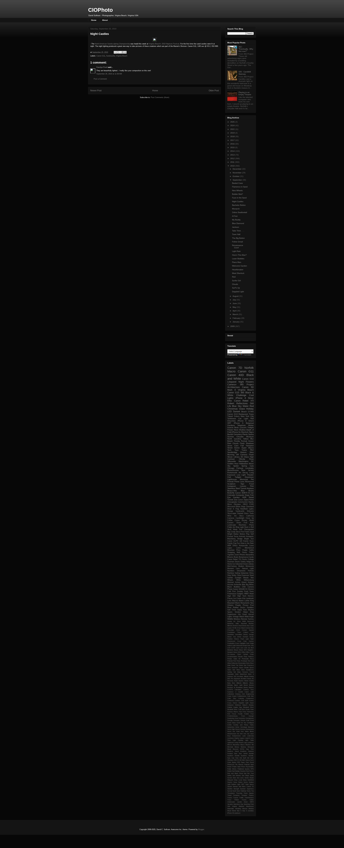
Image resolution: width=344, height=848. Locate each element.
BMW (244, 621)
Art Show (237, 621)
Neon (236, 430)
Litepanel (231, 382)
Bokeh (230, 441)
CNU (244, 587)
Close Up (250, 518)
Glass (242, 409)
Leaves (243, 486)
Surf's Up (236, 288)
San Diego (245, 775)
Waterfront (243, 674)
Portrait (244, 441)
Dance (235, 703)
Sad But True (249, 773)
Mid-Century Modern (235, 566)
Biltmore (230, 625)
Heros (229, 729)
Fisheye (239, 468)
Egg (240, 707)
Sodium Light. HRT (237, 784)
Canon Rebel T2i (234, 559)
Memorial (244, 479)
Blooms (230, 557)
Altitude (246, 676)
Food (251, 484)
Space (252, 784)
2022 (232, 129)
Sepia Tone (242, 610)
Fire (242, 532)
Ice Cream (237, 598)
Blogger (201, 829)
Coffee (229, 520)
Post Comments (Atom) (160, 97)
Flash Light (245, 639)
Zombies (251, 811)
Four (252, 714)
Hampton (250, 446)
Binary (252, 683)
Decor (238, 532)
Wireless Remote (240, 619)
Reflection (234, 663)
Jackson (235, 227)
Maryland (230, 603)
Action (237, 582)
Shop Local (238, 780)
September (238, 180)
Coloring (241, 698)
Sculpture (231, 484)
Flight (252, 639)
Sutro (238, 791)
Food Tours (249, 591)
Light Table (249, 740)
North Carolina (234, 439)
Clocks (244, 559)
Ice (233, 564)
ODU (239, 652)
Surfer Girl (236, 280)
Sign (242, 484)
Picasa (245, 605)
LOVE (233, 648)
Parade (240, 656)
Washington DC (246, 461)
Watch (241, 617)
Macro (231, 371)
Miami (237, 603)
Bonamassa (243, 557)
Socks (246, 782)
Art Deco (238, 516)
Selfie (251, 550)
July (234, 300)
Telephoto (241, 425)
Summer (243, 789)
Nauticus (230, 751)
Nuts (228, 758)
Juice (252, 733)
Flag (237, 509)
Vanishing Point (249, 804)
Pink (252, 486)
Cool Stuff (244, 700)
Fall (242, 446)
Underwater (231, 802)
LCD (228, 648)
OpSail (245, 654)
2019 (232, 133)
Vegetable (230, 674)
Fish (228, 714)
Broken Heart (237, 625)
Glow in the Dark (247, 543)
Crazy (229, 703)
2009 (232, 326)
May (235, 307)
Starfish (229, 789)
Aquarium (237, 678)
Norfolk (249, 367)
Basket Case (237, 183)
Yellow (245, 439)
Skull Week (232, 529)
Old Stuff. (250, 758)
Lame (238, 648)
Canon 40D (235, 375)
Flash (242, 443)
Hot (234, 731)
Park (247, 762)
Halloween (243, 463)
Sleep (245, 780)
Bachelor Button (239, 205)
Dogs (247, 495)
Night (241, 382)
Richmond (249, 481)
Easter (245, 541)
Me (253, 744)
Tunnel (230, 500)
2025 (232, 122)
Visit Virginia (232, 806)
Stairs (229, 670)
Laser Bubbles (238, 259)
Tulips (251, 552)
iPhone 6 (242, 421)
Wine (229, 516)
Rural (241, 773)
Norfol (245, 753)
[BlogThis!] (117, 52)
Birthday (230, 685)
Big (247, 585)
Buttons (251, 687)
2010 (232, 166)
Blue (243, 491)
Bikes (251, 585)
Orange (230, 511)
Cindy (233, 532)
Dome (239, 637)
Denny (245, 634)
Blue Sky (236, 406)
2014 (232, 151)
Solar (247, 784)
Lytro (229, 601)
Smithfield (251, 780)
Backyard (250, 621)
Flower (230, 430)
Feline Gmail (237, 242)
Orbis (252, 654)
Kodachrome (236, 736)
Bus (248, 625)
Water (246, 406)
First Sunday (237, 591)
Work (250, 674)
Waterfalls (230, 808)
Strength (236, 789)
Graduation (231, 643)
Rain (229, 443)
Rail (233, 771)
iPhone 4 (241, 398)
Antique (251, 582)
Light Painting (238, 740)
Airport (244, 582)
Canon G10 (248, 379)
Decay (245, 472)
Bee (243, 585)
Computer (240, 495)
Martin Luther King (246, 601)
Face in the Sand (239, 198)
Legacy (242, 738)
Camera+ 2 (231, 692)
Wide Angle (249, 617)
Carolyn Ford (101, 67)
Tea (252, 791)
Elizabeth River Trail (234, 709)
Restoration (242, 663)
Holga (252, 643)
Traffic (241, 797)
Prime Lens (239, 481)
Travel (252, 672)
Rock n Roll (249, 527)
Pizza (252, 659)
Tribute (236, 800)
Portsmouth (232, 472)
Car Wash (241, 628)
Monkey (243, 747)
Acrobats (240, 676)
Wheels (230, 580)
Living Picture (238, 742)
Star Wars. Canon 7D (246, 786)
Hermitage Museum (247, 727)
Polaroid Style (249, 764)
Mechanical (249, 548)
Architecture (233, 387)
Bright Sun (249, 539)
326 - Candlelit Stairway (245, 73)
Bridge (239, 539)
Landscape (231, 525)
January (236, 322)
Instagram (231, 486)
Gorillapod (250, 722)
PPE (238, 762)
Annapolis (250, 536)
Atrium (246, 681)
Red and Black (232, 773)
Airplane (250, 488)
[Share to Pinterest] (125, 52)
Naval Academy (240, 751)
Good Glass (231, 722)
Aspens (241, 681)
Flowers (250, 382)
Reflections (242, 403)
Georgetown (250, 718)
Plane (251, 525)
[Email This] (115, 52)
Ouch (252, 760)
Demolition (238, 634)
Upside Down (242, 802)
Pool (252, 605)
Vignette (230, 555)
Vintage (236, 617)
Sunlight (238, 578)
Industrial (239, 564)
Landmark (250, 598)
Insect (245, 564)
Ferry (244, 711)
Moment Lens (233, 568)
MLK (252, 648)
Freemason (231, 594)
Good (252, 720)
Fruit (245, 523)
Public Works (231, 769)
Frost (243, 716)
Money (237, 747)
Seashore (235, 667)
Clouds (235, 284)
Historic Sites (247, 452)
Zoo (235, 500)
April (235, 311)
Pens (238, 550)
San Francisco (249, 665)
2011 (232, 162)
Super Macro (247, 448)
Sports (229, 612)
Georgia (230, 720)
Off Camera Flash (245, 454)
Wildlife (230, 619)
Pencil (252, 762)
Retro (248, 663)
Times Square (249, 793)
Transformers (249, 797)
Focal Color (242, 641)
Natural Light (248, 568)
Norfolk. (251, 755)
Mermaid (230, 747)
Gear (236, 718)
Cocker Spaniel (248, 630)
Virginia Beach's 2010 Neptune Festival (164, 44)
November (237, 173)
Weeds (246, 578)
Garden (236, 497)
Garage (251, 716)
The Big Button (238, 238)
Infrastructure (231, 733)
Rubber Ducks (239, 607)
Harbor (236, 534)
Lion (241, 648)
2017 (232, 140)
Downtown (249, 477)
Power (229, 766)
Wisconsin (231, 507)
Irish (241, 733)
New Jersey (247, 470)
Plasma (240, 764)
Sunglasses (250, 670)
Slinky (234, 575)
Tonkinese (231, 418)
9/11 (235, 676)
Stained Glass (243, 513)
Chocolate (230, 630)
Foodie (240, 714)
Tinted (229, 795)
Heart (252, 594)
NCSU (242, 749)
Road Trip (234, 665)
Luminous (250, 742)
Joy (248, 733)
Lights (251, 509)
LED (229, 411)
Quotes (247, 769)
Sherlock (244, 432)
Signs (251, 432)
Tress (229, 800)
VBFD (252, 802)
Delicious (238, 705)
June (235, 303)
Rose (251, 459)
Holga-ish (250, 562)
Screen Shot (231, 778)
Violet (237, 674)
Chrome (251, 589)
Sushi (234, 791)
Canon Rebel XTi (244, 400)
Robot (241, 665)
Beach (244, 411)
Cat (239, 418)
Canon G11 (100, 56)
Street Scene (233, 448)
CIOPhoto (100, 10)
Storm (244, 552)
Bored (246, 685)
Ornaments (241, 571)
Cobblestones (241, 696)
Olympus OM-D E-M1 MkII (236, 760)
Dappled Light (238, 291)
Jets (252, 645)
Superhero (250, 789)
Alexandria (250, 555)
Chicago (230, 468)
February (237, 318)
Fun (238, 543)
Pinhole (251, 571)
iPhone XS (230, 813)
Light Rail (249, 418)
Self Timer (231, 610)
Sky (228, 466)
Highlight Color (244, 643)
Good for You (241, 722)
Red (234, 277)
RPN (252, 769)
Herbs (237, 727)
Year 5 (244, 811)
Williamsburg (249, 580)
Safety (229, 775)
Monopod (251, 747)
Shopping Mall (233, 552)
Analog (229, 621)
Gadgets (240, 594)
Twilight (250, 427)
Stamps (235, 786)
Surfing (229, 672)
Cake (252, 625)
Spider (236, 466)
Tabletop (243, 791)
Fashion (230, 639)
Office (243, 652)
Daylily (251, 502)
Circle (238, 630)
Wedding (238, 808)
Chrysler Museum (245, 437)
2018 (232, 136)
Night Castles (237, 201)
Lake (244, 736)
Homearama (250, 729)
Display (251, 705)
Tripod (230, 416)
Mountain (230, 550)
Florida (237, 441)
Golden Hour (233, 463)
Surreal (229, 791)
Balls (237, 623)
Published (241, 769)
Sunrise (230, 437)
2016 (232, 144)
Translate (247, 355)
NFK (245, 650)
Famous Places (232, 711)
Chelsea (238, 694)
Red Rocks (250, 771)
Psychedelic (250, 766)
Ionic (248, 645)
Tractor (235, 797)
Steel (252, 575)
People (238, 605)
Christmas (232, 409)
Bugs (243, 507)
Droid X (230, 509)
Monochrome (233, 470)
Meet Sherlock (238, 273)
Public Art (231, 527)
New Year (238, 753)
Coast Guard (231, 696)
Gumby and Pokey (240, 725)
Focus (234, 714)
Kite (243, 598)
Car (252, 493)
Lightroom (230, 742)
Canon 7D (234, 367)
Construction (243, 502)
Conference (250, 698)
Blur (252, 439)
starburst (237, 813)
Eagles (236, 707)
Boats (236, 557)
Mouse (236, 650)
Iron (245, 733)
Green (251, 441)
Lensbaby (249, 468)
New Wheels (237, 190)
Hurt (242, 731)
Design (251, 634)
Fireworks (250, 711)
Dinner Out (231, 637)
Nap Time (250, 749)
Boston (251, 685)
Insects (230, 427)
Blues (238, 507)
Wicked (244, 808)
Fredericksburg (232, 716)
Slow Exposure (243, 575)
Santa (252, 775)
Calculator (238, 689)
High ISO (231, 596)
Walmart (241, 806)
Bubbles (237, 587)
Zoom (236, 555)
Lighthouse (232, 479)
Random (243, 771)
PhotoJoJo (230, 764)
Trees (251, 414)
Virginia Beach (121, 56)
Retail (251, 497)
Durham (245, 637)
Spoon (252, 667)
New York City (247, 416)
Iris (238, 733)
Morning (230, 454)
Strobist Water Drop (244, 612)
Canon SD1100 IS (240, 589)
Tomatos (244, 795)
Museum (235, 749)
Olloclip (242, 459)
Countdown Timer (234, 632)
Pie (236, 764)
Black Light (238, 685)
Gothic (229, 725)
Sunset (236, 411)
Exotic (248, 709)
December (237, 169)
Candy (251, 557)
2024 (232, 125)
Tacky (249, 791)
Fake (252, 709)
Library (251, 564)
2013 (232, 155)
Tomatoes (236, 795)
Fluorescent (231, 641)
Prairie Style (236, 766)
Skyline (251, 610)
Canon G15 (233, 392)
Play (248, 534)
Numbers (230, 571)
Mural (229, 749)
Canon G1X (232, 414)
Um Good (242, 614)
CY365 (251, 411)
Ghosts (243, 720)
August (236, 296)
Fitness (236, 639)
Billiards (238, 683)
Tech (229, 450)
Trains (244, 450)
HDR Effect (232, 546)
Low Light (241, 475)
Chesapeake (232, 502)
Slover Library (233, 457)
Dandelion (230, 634)
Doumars (230, 562)
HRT (229, 423)
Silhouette (231, 461)
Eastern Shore (234, 523)
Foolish (246, 714)
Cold (229, 591)
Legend (247, 738)
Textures (245, 672)
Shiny (251, 573)
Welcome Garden (239, 266)
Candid (240, 692)
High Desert (236, 729)
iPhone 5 (238, 423)
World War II (236, 811)
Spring (244, 466)
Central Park (249, 628)
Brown (244, 625)
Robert (230, 403)
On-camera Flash (234, 654)
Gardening (230, 718)
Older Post (214, 90)
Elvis (243, 709)
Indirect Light (231, 645)
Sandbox (250, 607)
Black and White (240, 376)
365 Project (247, 384)
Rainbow (230, 573)
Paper (243, 762)
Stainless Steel (233, 488)
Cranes (251, 700)
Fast (240, 711)
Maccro (235, 601)
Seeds (247, 778)
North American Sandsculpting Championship (112, 44)
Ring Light (240, 527)
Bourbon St (231, 687)
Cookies (237, 700)
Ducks (237, 562)
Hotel (238, 731)
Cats (252, 466)
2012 (232, 158)
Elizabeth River (248, 707)
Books (251, 491)
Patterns (251, 656)
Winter (251, 425)
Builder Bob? (237, 194)
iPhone (242, 555)
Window (251, 808)
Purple (244, 550)
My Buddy (236, 220)
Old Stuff (243, 758)
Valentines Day (238, 804)
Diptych (244, 705)
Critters (245, 632)
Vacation (230, 804)
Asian (236, 681)
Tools (252, 513)
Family (230, 543)
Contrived (230, 700)
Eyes (252, 541)
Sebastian (244, 573)
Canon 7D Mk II (232, 628)
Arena (249, 678)
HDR (244, 497)
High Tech (241, 596)
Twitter (251, 800)
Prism (243, 766)
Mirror (229, 504)
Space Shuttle (244, 667)
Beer (233, 683)
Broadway (239, 687)
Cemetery (238, 434)
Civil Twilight (234, 477)
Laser (251, 546)
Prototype (244, 661)
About (105, 20)
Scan (229, 667)
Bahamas (230, 623)
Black (229, 587)
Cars (236, 446)
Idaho (247, 731)
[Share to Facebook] (122, 52)
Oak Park (235, 758)
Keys (229, 736)
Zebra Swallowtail (239, 212)
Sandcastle (110, 56)
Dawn (252, 703)
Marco (242, 744)
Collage (251, 559)
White (238, 580)
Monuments (245, 603)
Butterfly (230, 493)
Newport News (232, 652)
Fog (234, 543)
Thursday (239, 793)
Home (93, 20)
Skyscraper (231, 513)
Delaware (230, 705)
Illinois (252, 731)
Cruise (237, 520)
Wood (229, 811)
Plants (245, 434)
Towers (251, 795)
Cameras (230, 518)
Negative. (251, 650)
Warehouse (250, 806)
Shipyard (230, 780)
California (250, 516)
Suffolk (230, 578)
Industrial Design (241, 645)
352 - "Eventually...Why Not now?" (246, 49)
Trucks (244, 800)
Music (241, 650)
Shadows (250, 443)
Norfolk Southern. (241, 755)
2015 (232, 147)
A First (234, 216)
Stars (243, 670)
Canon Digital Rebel (246, 500)
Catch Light (249, 692)
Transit (243, 488)
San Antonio (236, 775)
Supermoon (231, 614)
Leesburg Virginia (233, 738)
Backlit (230, 434)
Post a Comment (100, 79)
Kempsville (243, 546)
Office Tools (250, 652)
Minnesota (250, 566)
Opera (248, 760)
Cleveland (250, 507)
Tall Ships (237, 672)
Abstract (230, 582)
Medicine (230, 650)
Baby (229, 683)
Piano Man (236, 262)
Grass (237, 643)
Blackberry (231, 539)
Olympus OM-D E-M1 (244, 504)
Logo (245, 742)
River (229, 607)
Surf (240, 529)
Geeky (243, 562)
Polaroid (230, 661)
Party (245, 656)
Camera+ (232, 384)
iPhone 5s (236, 432)
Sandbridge (232, 452)
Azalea (251, 681)
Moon (251, 463)
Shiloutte (250, 511)
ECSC (252, 637)
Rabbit (229, 771)
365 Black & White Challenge (240, 394)
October (236, 176)
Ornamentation (232, 656)
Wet (252, 578)
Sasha (251, 434)
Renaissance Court (237, 246)
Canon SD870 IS (242, 493)
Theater (250, 475)
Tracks (229, 797)
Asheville (237, 585)
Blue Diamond (238, 223)
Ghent (251, 421)
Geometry (242, 718)
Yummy (251, 619)
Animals (242, 536)
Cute (252, 632)
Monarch (236, 209)
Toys (237, 450)
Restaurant (243, 414)
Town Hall (236, 234)
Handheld (244, 509)
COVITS (230, 689)
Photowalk (245, 659)
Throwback (231, 793)
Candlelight (240, 518)
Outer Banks (231, 762)
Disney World (248, 520)
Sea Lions (240, 778)
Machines (242, 525)
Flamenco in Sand (240, 187)
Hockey (242, 729)
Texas (236, 536)
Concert (243, 427)
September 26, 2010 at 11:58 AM (109, 74)
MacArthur (236, 744)
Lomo (238, 548)
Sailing (237, 573)
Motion (242, 534)
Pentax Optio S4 (233, 659)
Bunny (246, 687)
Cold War (250, 696)
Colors (236, 416)
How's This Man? (239, 255)
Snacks (229, 782)
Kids (252, 523)
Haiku (252, 725)
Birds (236, 427)
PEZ (252, 450)
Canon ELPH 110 (234, 541)
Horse (229, 731)
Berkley (251, 623)
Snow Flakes (238, 782)
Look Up (247, 648)
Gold (247, 720)
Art (240, 472)
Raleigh (237, 771)
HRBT (246, 594)
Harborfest (230, 727)
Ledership (250, 736)
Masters (248, 744)
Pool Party (236, 661)
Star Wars (236, 670)
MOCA (229, 744)
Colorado (231, 495)
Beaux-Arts (232, 491)
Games (251, 641)
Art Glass (245, 457)
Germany (236, 720)
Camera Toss (248, 689)
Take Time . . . (238, 231)
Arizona (230, 585)
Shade (252, 778)
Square (229, 786)
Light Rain (236, 251)
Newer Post (95, 90)
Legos (229, 548)
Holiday (250, 409)
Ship (229, 575)
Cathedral (230, 694)
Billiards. (245, 683)
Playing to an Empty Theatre (245, 93)
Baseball (244, 623)
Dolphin (229, 707)
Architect (244, 678)
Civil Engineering (248, 694)
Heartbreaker (237, 270)
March (236, 314)
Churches (231, 421)
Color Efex (231, 698)
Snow (229, 446)
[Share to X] (120, 52)
